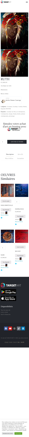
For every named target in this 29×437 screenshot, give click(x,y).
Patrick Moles (5, 215)
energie (10, 114)
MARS (2, 255)
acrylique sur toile (11, 111)
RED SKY (18, 251)
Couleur (20, 106)
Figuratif (3, 108)
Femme (25, 106)
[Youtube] (10, 328)
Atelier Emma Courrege (13, 100)
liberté (18, 114)
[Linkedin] (23, 328)
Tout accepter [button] (18, 433)
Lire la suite (6, 201)
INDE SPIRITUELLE (7, 205)
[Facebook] (6, 328)
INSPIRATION (19, 209)
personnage (12, 116)
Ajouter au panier (17, 141)
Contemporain (4, 114)
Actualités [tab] (20, 158)
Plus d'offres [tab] (9, 158)
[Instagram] (14, 328)
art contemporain (20, 111)
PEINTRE (8, 108)
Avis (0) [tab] (20, 154)
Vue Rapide (6, 210)
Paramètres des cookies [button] (8, 433)
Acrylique (9, 106)
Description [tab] (10, 154)
